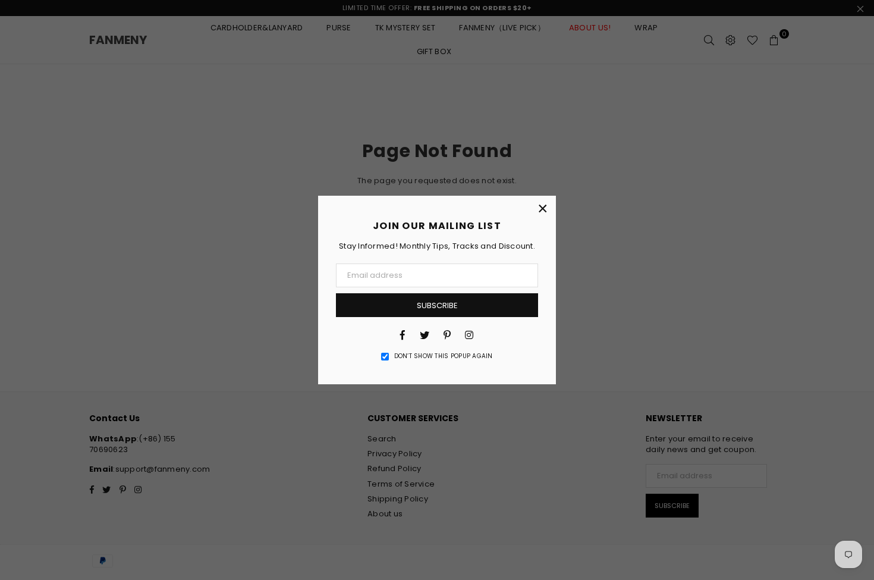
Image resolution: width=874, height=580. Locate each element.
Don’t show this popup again (443, 356)
